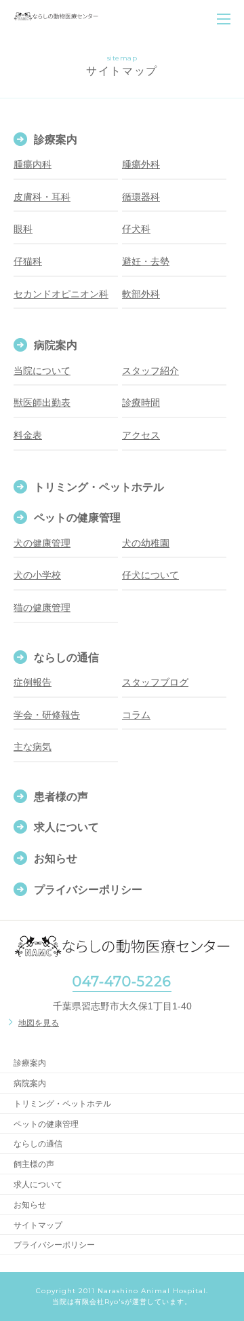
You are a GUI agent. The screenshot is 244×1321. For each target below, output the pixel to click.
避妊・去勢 (145, 261)
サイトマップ (38, 1225)
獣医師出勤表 (42, 402)
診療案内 (55, 139)
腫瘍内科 (33, 164)
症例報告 (33, 682)
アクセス (141, 435)
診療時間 (141, 402)
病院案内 (55, 345)
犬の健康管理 (42, 543)
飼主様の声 (34, 1164)
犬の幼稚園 (145, 543)
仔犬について (150, 575)
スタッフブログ (155, 682)
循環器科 (141, 196)
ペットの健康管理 (77, 517)
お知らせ (55, 858)
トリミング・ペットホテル (99, 487)
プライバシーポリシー (88, 889)
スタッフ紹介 (150, 370)
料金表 (28, 435)
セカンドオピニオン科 (61, 294)
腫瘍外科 (141, 164)
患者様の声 (61, 796)
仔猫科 (28, 261)
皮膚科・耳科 (42, 196)
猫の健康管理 (42, 607)
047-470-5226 (122, 981)
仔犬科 (136, 228)
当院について (42, 370)
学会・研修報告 (47, 714)
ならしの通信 (66, 657)
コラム (136, 714)
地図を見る (38, 1023)
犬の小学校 (37, 575)
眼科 (23, 228)
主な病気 (33, 746)
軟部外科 (141, 294)
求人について (66, 827)
